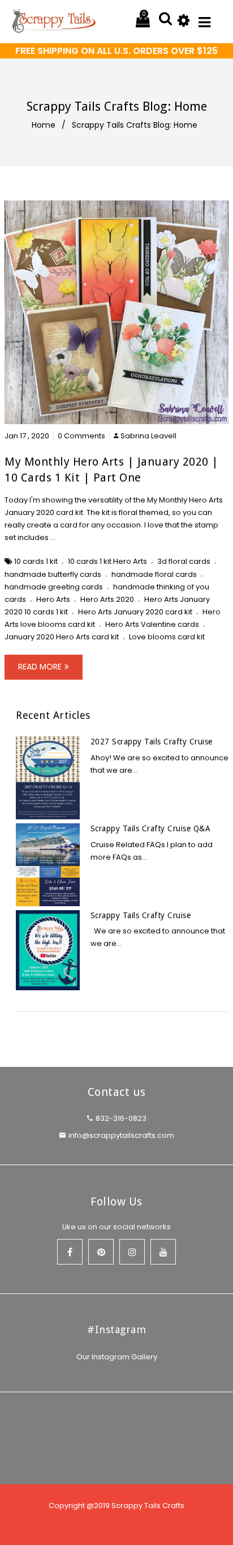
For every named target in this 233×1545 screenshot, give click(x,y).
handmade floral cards (154, 574)
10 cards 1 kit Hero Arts (107, 561)
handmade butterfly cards (53, 574)
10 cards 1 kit (36, 561)
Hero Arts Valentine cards (152, 624)
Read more (40, 666)
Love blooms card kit (167, 636)
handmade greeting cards (54, 586)
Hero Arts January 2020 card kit (135, 611)
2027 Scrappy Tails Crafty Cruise (151, 741)
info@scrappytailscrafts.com (121, 1135)
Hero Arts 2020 (107, 599)
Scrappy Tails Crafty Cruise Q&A (150, 828)
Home (43, 125)
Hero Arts (53, 599)
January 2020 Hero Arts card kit (62, 636)
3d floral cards (183, 561)
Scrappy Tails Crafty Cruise (140, 915)
